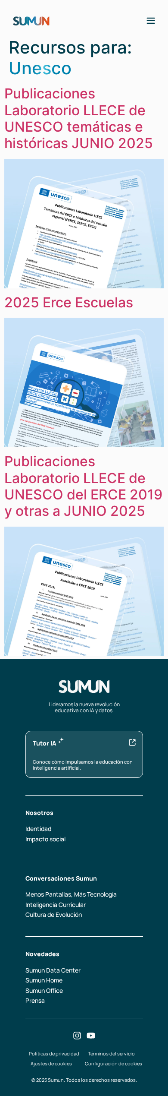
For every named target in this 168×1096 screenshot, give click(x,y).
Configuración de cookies (113, 1063)
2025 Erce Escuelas (68, 302)
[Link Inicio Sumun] (31, 20)
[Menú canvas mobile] (150, 20)
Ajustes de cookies (51, 1063)
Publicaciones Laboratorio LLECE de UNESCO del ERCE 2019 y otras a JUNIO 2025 (83, 486)
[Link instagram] (77, 1035)
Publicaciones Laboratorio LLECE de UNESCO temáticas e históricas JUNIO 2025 (78, 118)
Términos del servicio (111, 1053)
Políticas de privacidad (54, 1053)
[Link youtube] (91, 1035)
